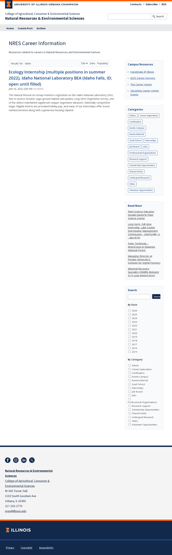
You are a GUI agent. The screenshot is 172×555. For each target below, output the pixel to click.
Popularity (102, 63)
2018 (134, 340)
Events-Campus (137, 128)
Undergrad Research (140, 177)
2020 (134, 333)
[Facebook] (7, 460)
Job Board (134, 146)
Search (160, 16)
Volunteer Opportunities (141, 190)
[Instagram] (15, 460)
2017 (134, 344)
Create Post (25, 28)
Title (83, 63)
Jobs (145, 146)
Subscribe (152, 4)
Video (132, 184)
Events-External (137, 134)
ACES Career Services (142, 78)
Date (93, 63)
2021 (134, 329)
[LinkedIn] (24, 460)
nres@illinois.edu (15, 511)
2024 (134, 318)
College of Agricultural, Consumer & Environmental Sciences (42, 14)
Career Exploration (149, 115)
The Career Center (141, 84)
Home (10, 28)
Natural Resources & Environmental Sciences (44, 18)
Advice (133, 115)
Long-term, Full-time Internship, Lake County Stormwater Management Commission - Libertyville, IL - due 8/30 (144, 230)
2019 (134, 336)
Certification (135, 121)
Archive (41, 28)
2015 (134, 351)
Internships (150, 140)
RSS (164, 4)
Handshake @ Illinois (142, 71)
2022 (134, 325)
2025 (134, 314)
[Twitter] (32, 460)
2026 (134, 310)
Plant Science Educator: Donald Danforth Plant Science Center (141, 215)
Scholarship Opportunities (142, 165)
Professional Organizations (143, 152)
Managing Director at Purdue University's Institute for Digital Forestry (144, 259)
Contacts (136, 4)
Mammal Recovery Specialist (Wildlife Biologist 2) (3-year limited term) (143, 272)
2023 (134, 321)
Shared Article (136, 171)
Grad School (135, 140)
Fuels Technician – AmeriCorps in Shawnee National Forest (141, 247)
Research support (138, 159)
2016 (134, 348)
